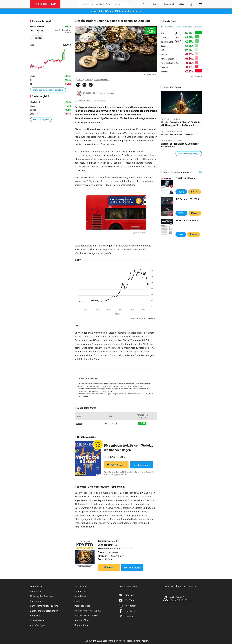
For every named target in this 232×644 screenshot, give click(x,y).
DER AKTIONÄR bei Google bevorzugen (90, 101)
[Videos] (181, 4)
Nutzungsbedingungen (42, 596)
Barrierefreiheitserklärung (44, 605)
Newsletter (80, 596)
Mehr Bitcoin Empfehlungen (188, 153)
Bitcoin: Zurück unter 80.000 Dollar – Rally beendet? (180, 145)
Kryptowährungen (101, 79)
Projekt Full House (185, 177)
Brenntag (164, 46)
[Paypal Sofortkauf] (109, 567)
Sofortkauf (121, 465)
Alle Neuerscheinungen (197, 172)
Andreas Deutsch (107, 93)
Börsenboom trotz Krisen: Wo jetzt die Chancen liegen (128, 447)
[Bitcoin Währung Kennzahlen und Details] (50, 60)
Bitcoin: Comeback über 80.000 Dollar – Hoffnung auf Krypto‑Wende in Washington (181, 123)
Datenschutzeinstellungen (44, 610)
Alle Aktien (80, 586)
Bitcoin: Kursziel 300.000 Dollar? (178, 134)
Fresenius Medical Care (170, 63)
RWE (162, 50)
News (178, 33)
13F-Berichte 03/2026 (187, 199)
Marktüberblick (82, 605)
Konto (116, 474)
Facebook (130, 610)
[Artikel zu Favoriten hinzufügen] (91, 85)
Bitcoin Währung (37, 26)
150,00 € (181, 213)
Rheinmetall (165, 71)
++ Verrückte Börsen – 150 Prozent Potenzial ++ (116, 11)
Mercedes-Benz (167, 41)
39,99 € (181, 191)
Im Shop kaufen (141, 464)
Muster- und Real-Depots (87, 610)
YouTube (130, 600)
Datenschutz (37, 600)
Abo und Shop (81, 620)
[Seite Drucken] (84, 85)
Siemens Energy (167, 58)
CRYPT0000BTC (37, 30)
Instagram (130, 605)
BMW (162, 33)
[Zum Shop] (145, 4)
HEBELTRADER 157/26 (187, 220)
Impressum (36, 591)
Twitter (129, 616)
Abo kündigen (37, 625)
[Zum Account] (156, 4)
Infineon (164, 54)
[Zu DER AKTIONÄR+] (169, 4)
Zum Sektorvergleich (41, 119)
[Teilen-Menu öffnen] (78, 85)
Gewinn (88, 79)
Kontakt (129, 594)
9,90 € (180, 234)
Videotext (35, 615)
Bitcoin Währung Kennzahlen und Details (48, 89)
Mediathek (80, 591)
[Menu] (200, 4)
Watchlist (38, 37)
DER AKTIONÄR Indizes (86, 615)
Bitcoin (79, 79)
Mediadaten (36, 586)
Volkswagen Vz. (167, 37)
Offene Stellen (37, 620)
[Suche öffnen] (78, 4)
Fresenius (165, 67)
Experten (79, 600)
